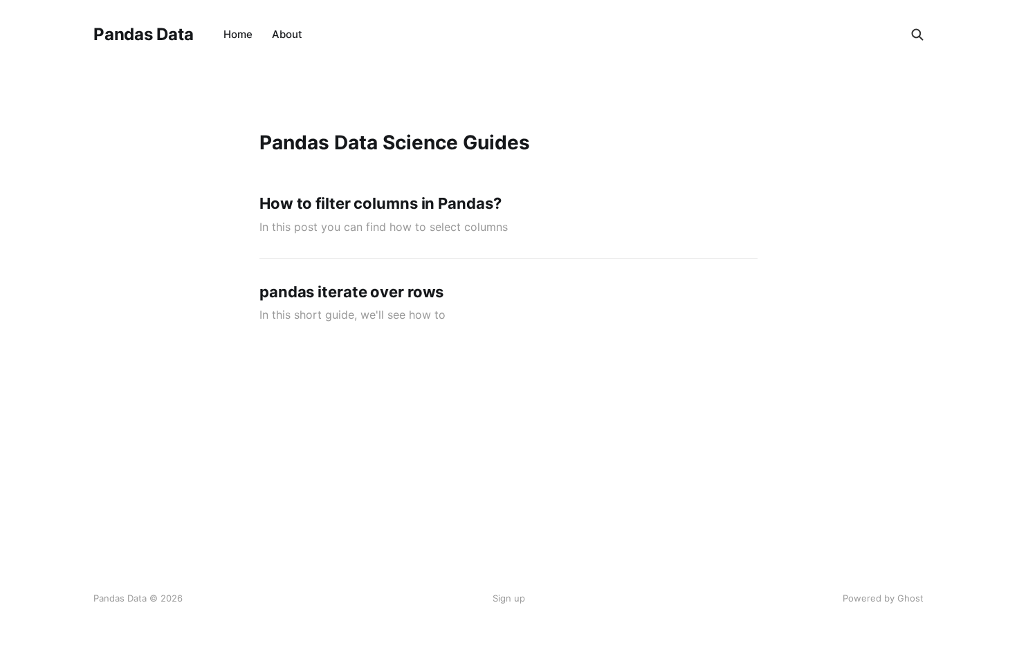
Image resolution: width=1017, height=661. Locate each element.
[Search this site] (917, 34)
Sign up (509, 598)
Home (238, 34)
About (287, 34)
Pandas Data (143, 34)
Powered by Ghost (883, 598)
